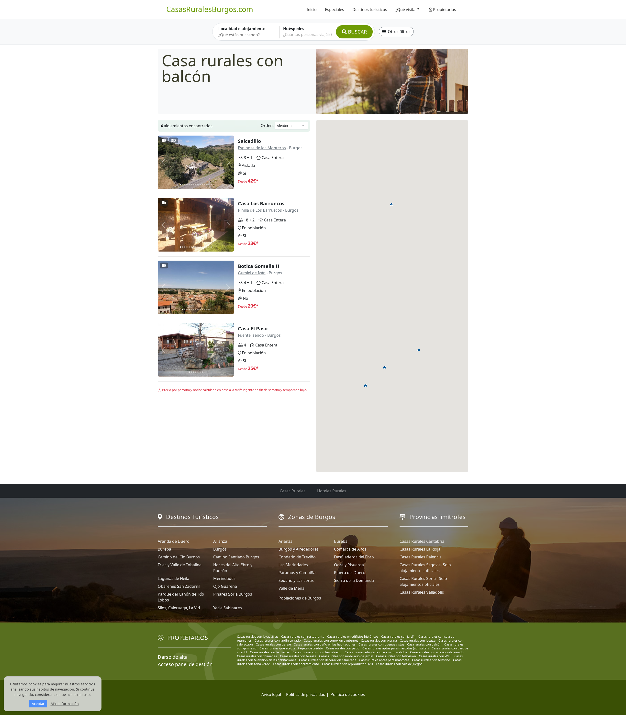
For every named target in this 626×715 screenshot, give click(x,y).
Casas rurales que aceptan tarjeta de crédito (291, 648)
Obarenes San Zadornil (179, 586)
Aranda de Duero (174, 541)
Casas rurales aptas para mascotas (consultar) (395, 648)
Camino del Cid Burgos (179, 557)
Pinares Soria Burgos (232, 594)
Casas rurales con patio (342, 648)
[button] (391, 204)
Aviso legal (271, 694)
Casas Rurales (292, 491)
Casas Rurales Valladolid (422, 592)
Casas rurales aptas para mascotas (384, 660)
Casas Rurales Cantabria (422, 541)
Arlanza (220, 541)
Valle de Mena (291, 588)
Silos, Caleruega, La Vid (179, 608)
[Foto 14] (209, 184)
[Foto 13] (206, 184)
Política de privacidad (305, 694)
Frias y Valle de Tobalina (179, 564)
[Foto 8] (195, 184)
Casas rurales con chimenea (257, 656)
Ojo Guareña (225, 586)
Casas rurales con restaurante (302, 636)
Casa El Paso (253, 328)
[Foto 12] (204, 184)
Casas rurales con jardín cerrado (278, 640)
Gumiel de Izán (252, 273)
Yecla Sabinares (227, 608)
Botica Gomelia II (258, 266)
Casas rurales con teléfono (431, 660)
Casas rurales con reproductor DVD (347, 664)
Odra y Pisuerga (349, 564)
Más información (65, 703)
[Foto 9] (198, 184)
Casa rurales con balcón (424, 644)
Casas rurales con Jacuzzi (418, 640)
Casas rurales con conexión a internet (331, 640)
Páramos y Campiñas (298, 572)
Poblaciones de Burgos (300, 598)
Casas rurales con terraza (298, 656)
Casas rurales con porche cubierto (317, 652)
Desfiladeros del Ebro (354, 557)
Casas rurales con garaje (273, 644)
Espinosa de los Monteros (262, 147)
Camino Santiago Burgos (236, 557)
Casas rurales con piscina (379, 640)
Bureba (164, 549)
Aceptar (38, 703)
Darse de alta (173, 657)
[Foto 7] (193, 184)
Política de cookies (348, 694)
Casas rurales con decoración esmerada (327, 660)
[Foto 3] (184, 184)
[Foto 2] (182, 184)
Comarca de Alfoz (350, 549)
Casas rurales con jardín (398, 636)
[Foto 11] (202, 184)
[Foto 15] (211, 184)
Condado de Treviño (297, 557)
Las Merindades (293, 564)
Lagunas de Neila (173, 578)
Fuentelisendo (251, 335)
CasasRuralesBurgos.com (209, 9)
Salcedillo (249, 141)
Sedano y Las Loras (296, 580)
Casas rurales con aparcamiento (296, 664)
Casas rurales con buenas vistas (381, 644)
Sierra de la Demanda (354, 580)
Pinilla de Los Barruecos (260, 210)
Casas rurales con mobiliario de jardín (346, 656)
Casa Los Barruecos (261, 203)
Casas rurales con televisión (396, 656)
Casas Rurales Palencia (421, 557)
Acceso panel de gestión (185, 664)
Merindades (224, 578)
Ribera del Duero (349, 572)
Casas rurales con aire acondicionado (437, 652)
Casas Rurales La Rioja (420, 549)
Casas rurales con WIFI (435, 656)
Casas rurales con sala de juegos (399, 664)
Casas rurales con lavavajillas (257, 636)
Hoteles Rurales (331, 491)
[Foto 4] (187, 184)
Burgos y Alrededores (299, 549)
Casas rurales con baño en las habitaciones (325, 644)
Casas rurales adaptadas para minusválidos (376, 652)
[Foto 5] (189, 184)
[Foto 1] (180, 184)
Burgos (220, 549)
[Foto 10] (200, 184)
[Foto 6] (191, 184)
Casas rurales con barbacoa (270, 652)
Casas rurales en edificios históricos (352, 636)
